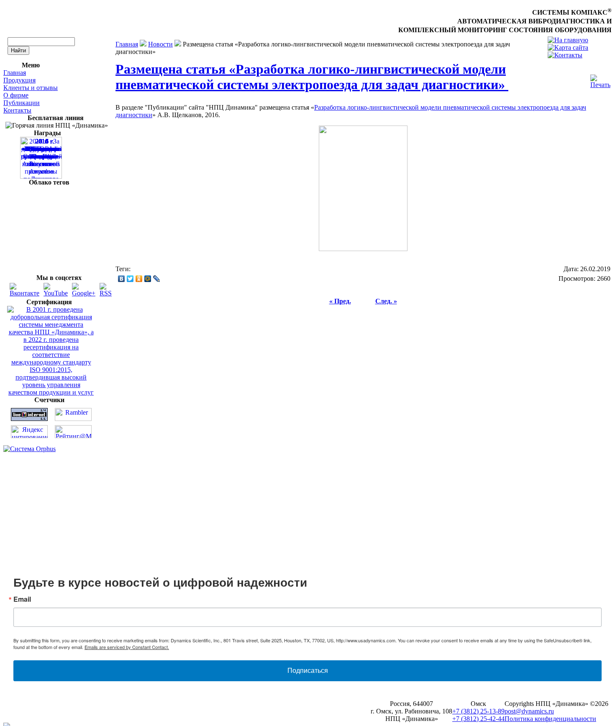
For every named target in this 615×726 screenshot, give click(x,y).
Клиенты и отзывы (30, 87)
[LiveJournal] (156, 278)
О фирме (15, 95)
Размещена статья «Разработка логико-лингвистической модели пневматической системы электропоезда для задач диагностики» (311, 77)
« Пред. (340, 301)
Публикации (21, 102)
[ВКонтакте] (121, 278)
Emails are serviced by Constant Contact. (127, 647)
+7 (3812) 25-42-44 (478, 718)
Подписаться (307, 670)
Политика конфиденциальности (550, 718)
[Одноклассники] (139, 278)
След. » (386, 301)
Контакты (17, 110)
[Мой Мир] (148, 278)
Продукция (19, 80)
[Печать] (600, 79)
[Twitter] (130, 278)
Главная (14, 72)
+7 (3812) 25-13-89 (478, 711)
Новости (160, 44)
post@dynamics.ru (529, 711)
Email (22, 599)
